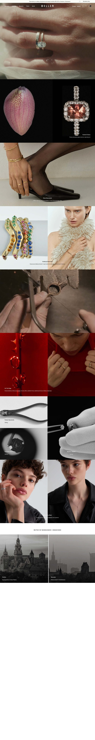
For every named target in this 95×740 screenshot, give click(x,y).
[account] (83, 6)
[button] (74, 6)
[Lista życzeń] (86, 6)
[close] (80, 1)
